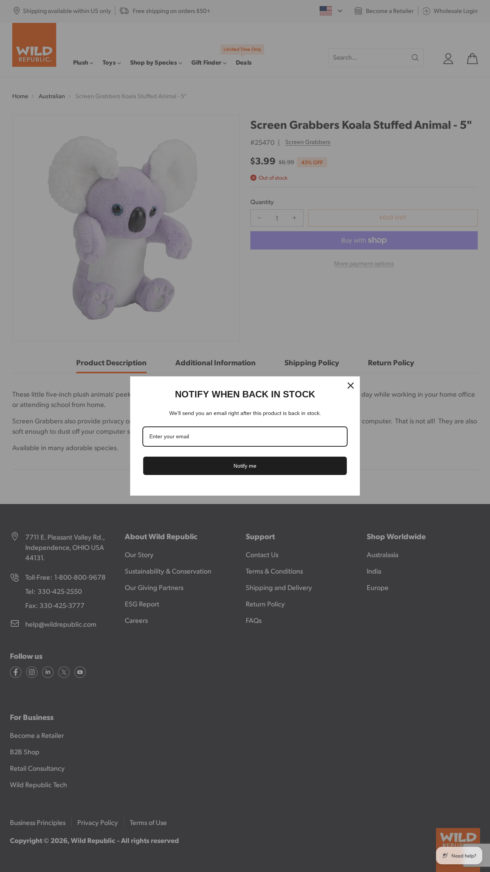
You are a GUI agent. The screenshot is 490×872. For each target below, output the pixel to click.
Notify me (245, 466)
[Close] (350, 385)
